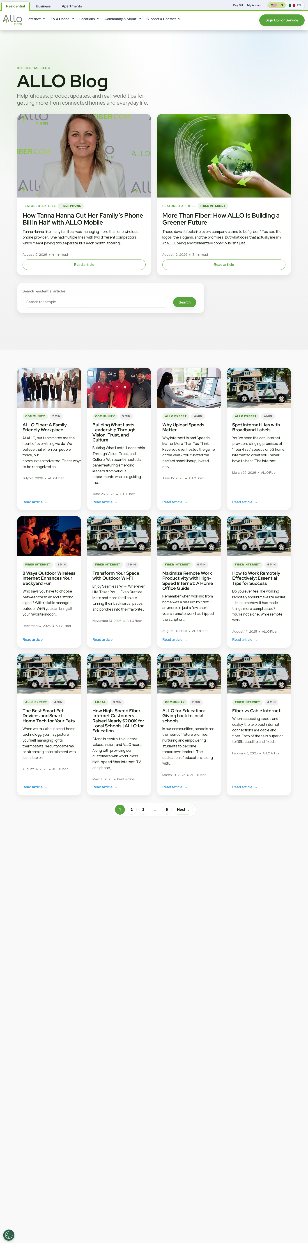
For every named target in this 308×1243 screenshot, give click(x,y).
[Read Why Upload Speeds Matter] (189, 388)
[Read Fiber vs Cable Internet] (259, 674)
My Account (255, 5)
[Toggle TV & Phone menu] (72, 20)
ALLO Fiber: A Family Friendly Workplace (45, 427)
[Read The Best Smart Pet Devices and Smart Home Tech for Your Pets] (49, 674)
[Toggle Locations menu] (98, 20)
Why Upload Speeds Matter (183, 427)
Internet (34, 19)
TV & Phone (60, 19)
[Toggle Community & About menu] (140, 20)
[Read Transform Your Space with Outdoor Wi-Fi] (119, 536)
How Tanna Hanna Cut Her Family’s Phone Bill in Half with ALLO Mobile (83, 219)
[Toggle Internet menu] (44, 20)
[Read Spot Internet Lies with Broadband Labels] (259, 388)
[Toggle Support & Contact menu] (179, 20)
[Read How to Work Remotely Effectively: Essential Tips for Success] (259, 536)
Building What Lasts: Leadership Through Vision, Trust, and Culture (114, 432)
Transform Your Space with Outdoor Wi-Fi (115, 575)
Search (185, 302)
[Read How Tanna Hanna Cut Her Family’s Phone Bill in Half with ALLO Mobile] (84, 156)
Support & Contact (161, 19)
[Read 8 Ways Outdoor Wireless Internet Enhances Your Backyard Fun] (49, 536)
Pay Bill (238, 5)
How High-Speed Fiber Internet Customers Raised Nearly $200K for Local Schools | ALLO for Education (118, 721)
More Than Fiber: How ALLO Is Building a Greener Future (221, 219)
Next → (183, 809)
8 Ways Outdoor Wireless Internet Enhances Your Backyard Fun (49, 578)
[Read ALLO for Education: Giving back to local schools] (189, 674)
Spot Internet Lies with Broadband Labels (256, 427)
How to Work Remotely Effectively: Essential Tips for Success (256, 578)
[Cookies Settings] (8, 1235)
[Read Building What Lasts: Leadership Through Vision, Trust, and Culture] (119, 388)
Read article (84, 264)
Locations (87, 19)
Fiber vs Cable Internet (256, 711)
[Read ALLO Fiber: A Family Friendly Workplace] (49, 388)
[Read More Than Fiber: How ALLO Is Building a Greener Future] (224, 156)
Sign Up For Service (282, 20)
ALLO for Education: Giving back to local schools (183, 716)
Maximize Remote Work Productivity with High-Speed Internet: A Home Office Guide (187, 580)
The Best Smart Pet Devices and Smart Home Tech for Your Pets (49, 716)
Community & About (120, 19)
